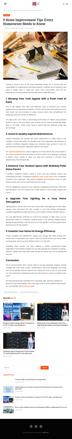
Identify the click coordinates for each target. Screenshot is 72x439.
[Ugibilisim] (36, 4)
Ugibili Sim (45, 432)
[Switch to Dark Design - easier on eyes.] (64, 4)
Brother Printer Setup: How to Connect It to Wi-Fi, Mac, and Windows (18, 324)
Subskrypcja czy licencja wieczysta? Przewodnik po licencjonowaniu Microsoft (39, 388)
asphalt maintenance (16, 152)
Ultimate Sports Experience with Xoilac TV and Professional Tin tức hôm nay (18, 352)
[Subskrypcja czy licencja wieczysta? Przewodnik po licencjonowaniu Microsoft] (8, 389)
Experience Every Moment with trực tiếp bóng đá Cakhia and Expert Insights (52, 324)
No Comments (20, 28)
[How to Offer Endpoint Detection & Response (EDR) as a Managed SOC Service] (8, 409)
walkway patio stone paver (42, 177)
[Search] (67, 4)
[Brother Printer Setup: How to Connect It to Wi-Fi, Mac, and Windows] (19, 312)
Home (5, 10)
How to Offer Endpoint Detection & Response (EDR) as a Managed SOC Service (41, 407)
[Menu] (5, 4)
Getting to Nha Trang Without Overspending (30, 379)
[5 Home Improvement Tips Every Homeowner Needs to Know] (35, 79)
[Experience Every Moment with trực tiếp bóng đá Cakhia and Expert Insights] (53, 312)
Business (6, 15)
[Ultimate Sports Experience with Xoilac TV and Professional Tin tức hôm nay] (19, 340)
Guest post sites (28, 286)
